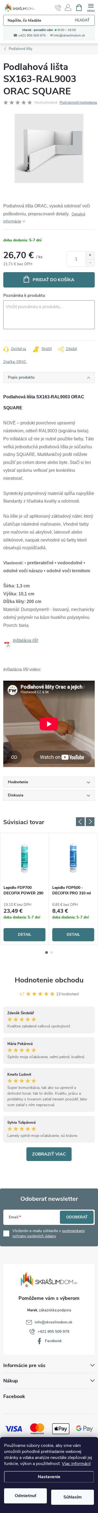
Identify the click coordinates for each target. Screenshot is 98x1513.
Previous (80, 821)
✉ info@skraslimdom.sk (67, 35)
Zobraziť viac (49, 1154)
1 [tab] (46, 952)
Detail (24, 934)
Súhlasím (72, 1497)
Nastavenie (49, 1477)
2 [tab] (51, 952)
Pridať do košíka (53, 280)
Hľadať (82, 20)
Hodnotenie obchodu (49, 980)
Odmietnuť (25, 1496)
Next (90, 821)
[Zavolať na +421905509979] (58, 7)
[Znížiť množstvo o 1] (89, 262)
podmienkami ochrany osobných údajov (49, 1233)
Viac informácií (76, 1464)
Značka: (14, 361)
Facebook (53, 1340)
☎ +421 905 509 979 (29, 35)
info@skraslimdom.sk (53, 1322)
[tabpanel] (24, 888)
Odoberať (77, 1217)
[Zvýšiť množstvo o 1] (89, 255)
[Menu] (91, 7)
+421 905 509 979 (53, 1331)
